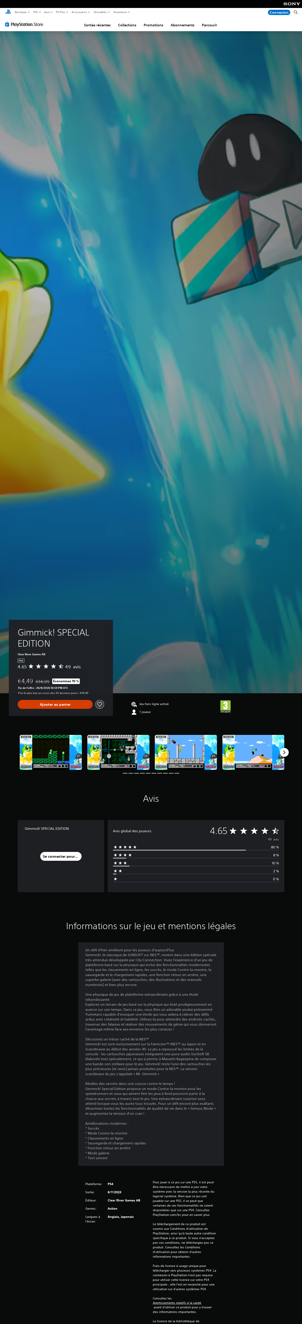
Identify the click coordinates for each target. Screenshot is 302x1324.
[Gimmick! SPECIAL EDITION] (51, 752)
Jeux (47, 12)
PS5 (35, 12)
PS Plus (60, 12)
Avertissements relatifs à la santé (177, 1303)
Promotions (153, 25)
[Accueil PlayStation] (8, 12)
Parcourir (209, 25)
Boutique (21, 12)
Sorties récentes (97, 25)
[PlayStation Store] (25, 24)
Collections (127, 25)
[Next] (284, 752)
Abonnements (183, 25)
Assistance (120, 12)
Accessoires (79, 12)
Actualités (100, 12)
